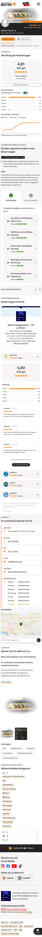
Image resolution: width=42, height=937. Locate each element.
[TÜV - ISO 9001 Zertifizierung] (6, 896)
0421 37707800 (13, 541)
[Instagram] (3, 866)
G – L (20, 832)
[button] (8, 39)
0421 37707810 (13, 552)
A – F (20, 773)
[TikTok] (20, 866)
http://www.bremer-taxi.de (17, 572)
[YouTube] (14, 866)
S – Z (20, 840)
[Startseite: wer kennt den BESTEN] (8, 4)
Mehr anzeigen (7, 511)
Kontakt (37, 46)
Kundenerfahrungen (24, 46)
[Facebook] (8, 866)
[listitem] (13, 776)
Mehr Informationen (21, 343)
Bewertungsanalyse (8, 46)
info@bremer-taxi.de (15, 562)
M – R (20, 836)
